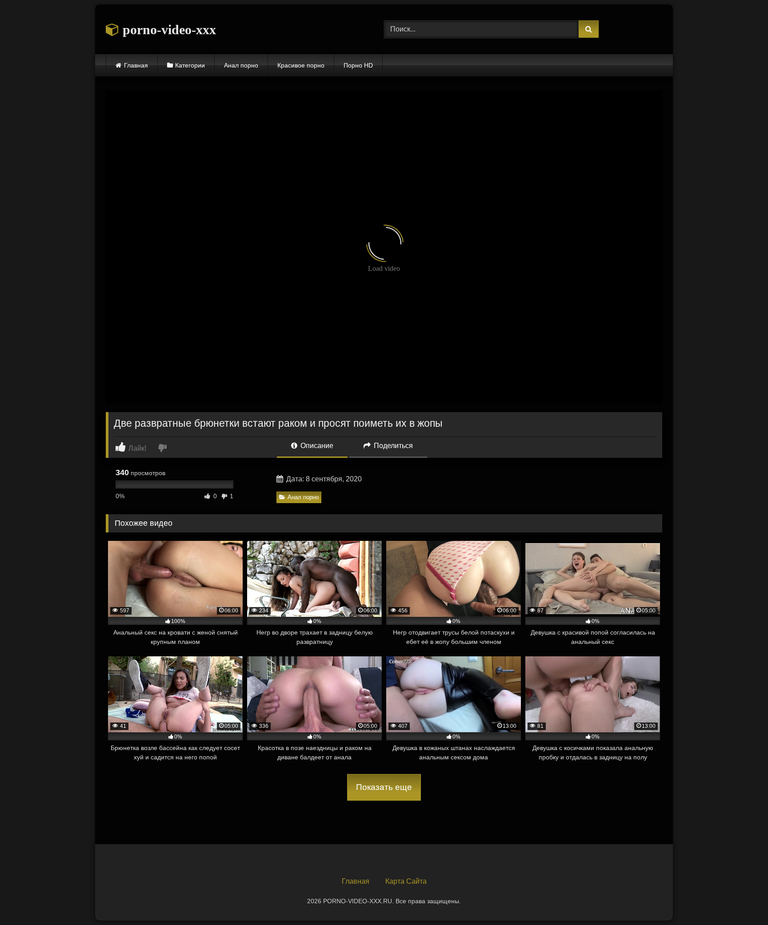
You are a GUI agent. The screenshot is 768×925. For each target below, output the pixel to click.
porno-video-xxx (167, 29)
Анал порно (241, 65)
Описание (316, 445)
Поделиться (392, 445)
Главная (136, 65)
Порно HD (358, 65)
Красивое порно (300, 65)
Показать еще (384, 787)
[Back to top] (740, 898)
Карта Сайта (406, 881)
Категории (190, 65)
